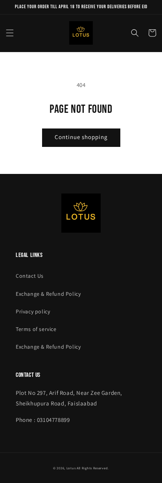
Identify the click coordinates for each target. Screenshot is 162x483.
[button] (9, 33)
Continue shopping (81, 137)
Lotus (71, 468)
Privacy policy (33, 311)
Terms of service (36, 329)
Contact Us (30, 275)
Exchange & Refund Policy (48, 293)
